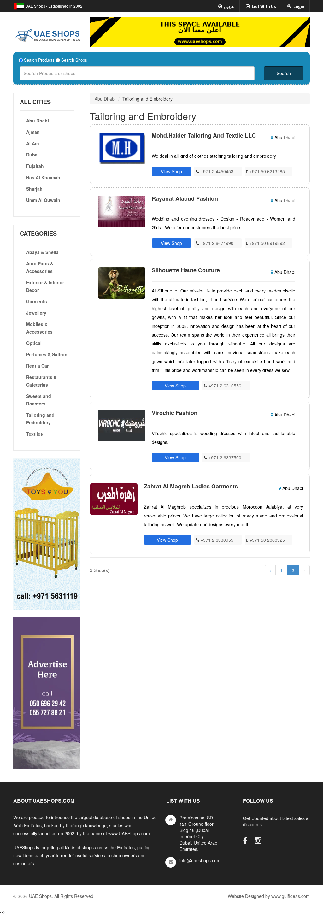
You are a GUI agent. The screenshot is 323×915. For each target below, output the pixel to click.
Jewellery (36, 313)
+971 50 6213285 (266, 171)
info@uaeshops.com (199, 860)
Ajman (33, 132)
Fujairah (35, 166)
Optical (34, 343)
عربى (229, 6)
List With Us (264, 6)
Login (298, 6)
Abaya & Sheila (42, 252)
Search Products (39, 60)
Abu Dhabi (37, 120)
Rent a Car (37, 366)
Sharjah (34, 189)
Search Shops (74, 60)
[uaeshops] (46, 34)
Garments (36, 301)
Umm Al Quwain (43, 200)
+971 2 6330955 (216, 540)
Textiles (34, 434)
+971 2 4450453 (216, 171)
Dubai (32, 154)
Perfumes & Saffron (47, 354)
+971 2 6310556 (224, 385)
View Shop (171, 171)
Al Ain (32, 143)
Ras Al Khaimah (43, 177)
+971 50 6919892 (266, 243)
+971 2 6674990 (216, 243)
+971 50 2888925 (266, 540)
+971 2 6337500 (224, 457)
